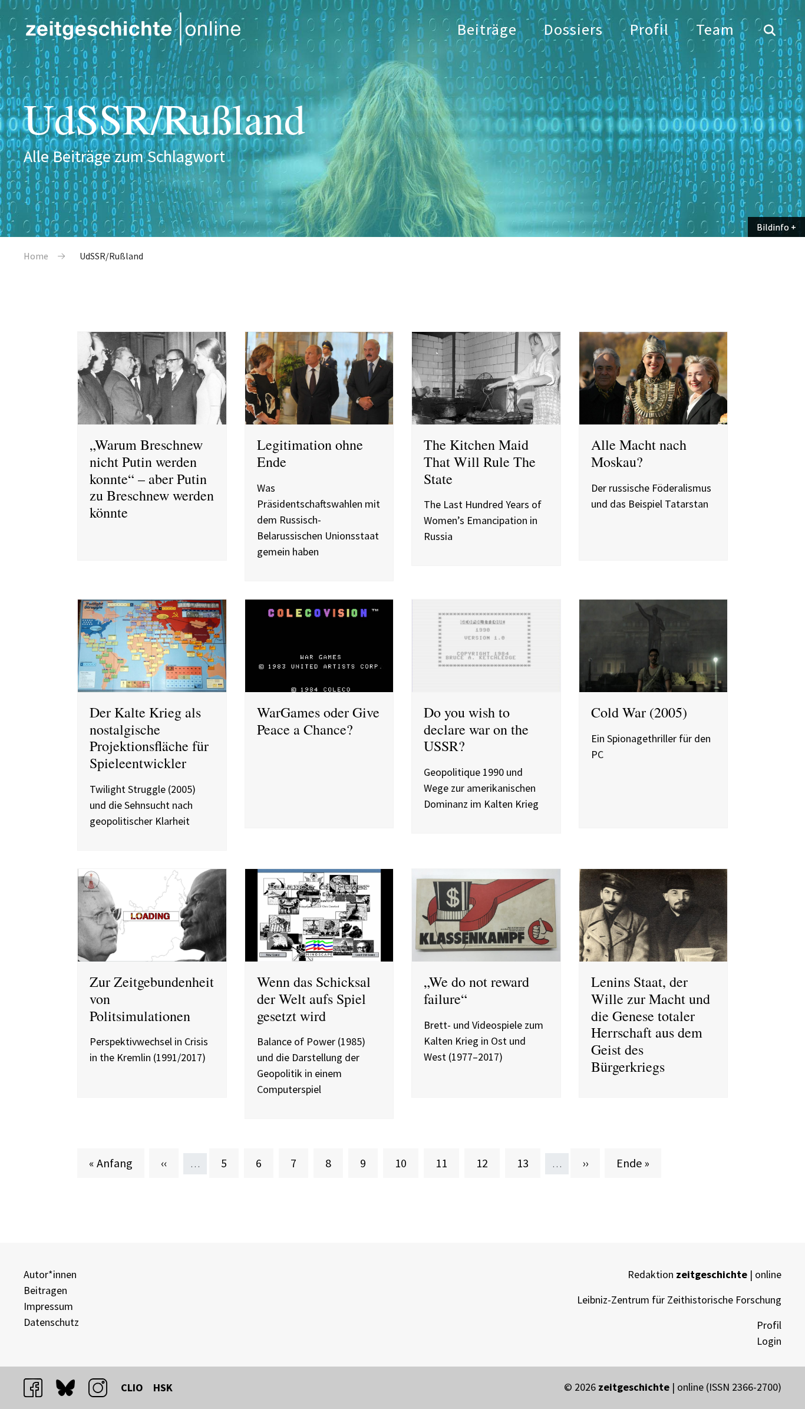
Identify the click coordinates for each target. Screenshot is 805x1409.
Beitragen (45, 1290)
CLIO (132, 1387)
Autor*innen (50, 1274)
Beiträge (487, 29)
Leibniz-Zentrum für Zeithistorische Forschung (679, 1299)
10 (406, 1162)
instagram (103, 1387)
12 (488, 1162)
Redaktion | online (704, 1274)
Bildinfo (773, 227)
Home (36, 256)
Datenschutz (51, 1322)
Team (715, 29)
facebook (38, 1387)
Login (769, 1341)
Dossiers (573, 29)
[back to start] (133, 29)
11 (447, 1162)
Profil (649, 29)
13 (528, 1162)
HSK (163, 1387)
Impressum (48, 1306)
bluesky (70, 1387)
